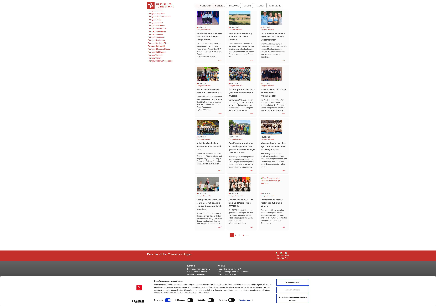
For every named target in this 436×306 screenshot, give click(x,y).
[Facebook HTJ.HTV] (277, 255)
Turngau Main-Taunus (157, 28)
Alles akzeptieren (292, 282)
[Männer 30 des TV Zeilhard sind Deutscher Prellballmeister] (274, 74)
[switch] (190, 300)
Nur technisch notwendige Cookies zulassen (293, 298)
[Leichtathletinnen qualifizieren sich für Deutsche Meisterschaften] (274, 18)
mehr (220, 60)
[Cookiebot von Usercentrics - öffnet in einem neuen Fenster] (139, 301)
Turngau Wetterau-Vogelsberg (160, 61)
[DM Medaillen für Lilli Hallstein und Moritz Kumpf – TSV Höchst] (242, 184)
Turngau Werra (154, 58)
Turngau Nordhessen (156, 40)
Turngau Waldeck (155, 55)
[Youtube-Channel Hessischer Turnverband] (287, 255)
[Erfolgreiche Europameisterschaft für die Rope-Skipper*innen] (210, 18)
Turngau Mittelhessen (157, 31)
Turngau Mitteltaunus (156, 37)
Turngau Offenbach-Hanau (159, 49)
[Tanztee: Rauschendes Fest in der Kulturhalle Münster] (274, 184)
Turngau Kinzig (154, 20)
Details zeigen (244, 300)
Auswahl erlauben (292, 290)
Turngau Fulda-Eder (156, 14)
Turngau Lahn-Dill (155, 22)
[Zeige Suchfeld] (285, 5)
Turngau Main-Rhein (156, 25)
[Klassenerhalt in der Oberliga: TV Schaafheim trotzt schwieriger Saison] (274, 127)
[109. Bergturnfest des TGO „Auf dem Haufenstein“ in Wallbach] (242, 74)
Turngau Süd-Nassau (157, 52)
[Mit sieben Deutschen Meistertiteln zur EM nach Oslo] (210, 127)
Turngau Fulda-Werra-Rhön (159, 17)
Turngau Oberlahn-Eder (157, 43)
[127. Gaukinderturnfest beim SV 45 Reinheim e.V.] (210, 74)
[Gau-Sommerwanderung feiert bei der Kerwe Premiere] (242, 18)
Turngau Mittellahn (155, 34)
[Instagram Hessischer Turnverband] (282, 255)
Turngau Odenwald (156, 46)
